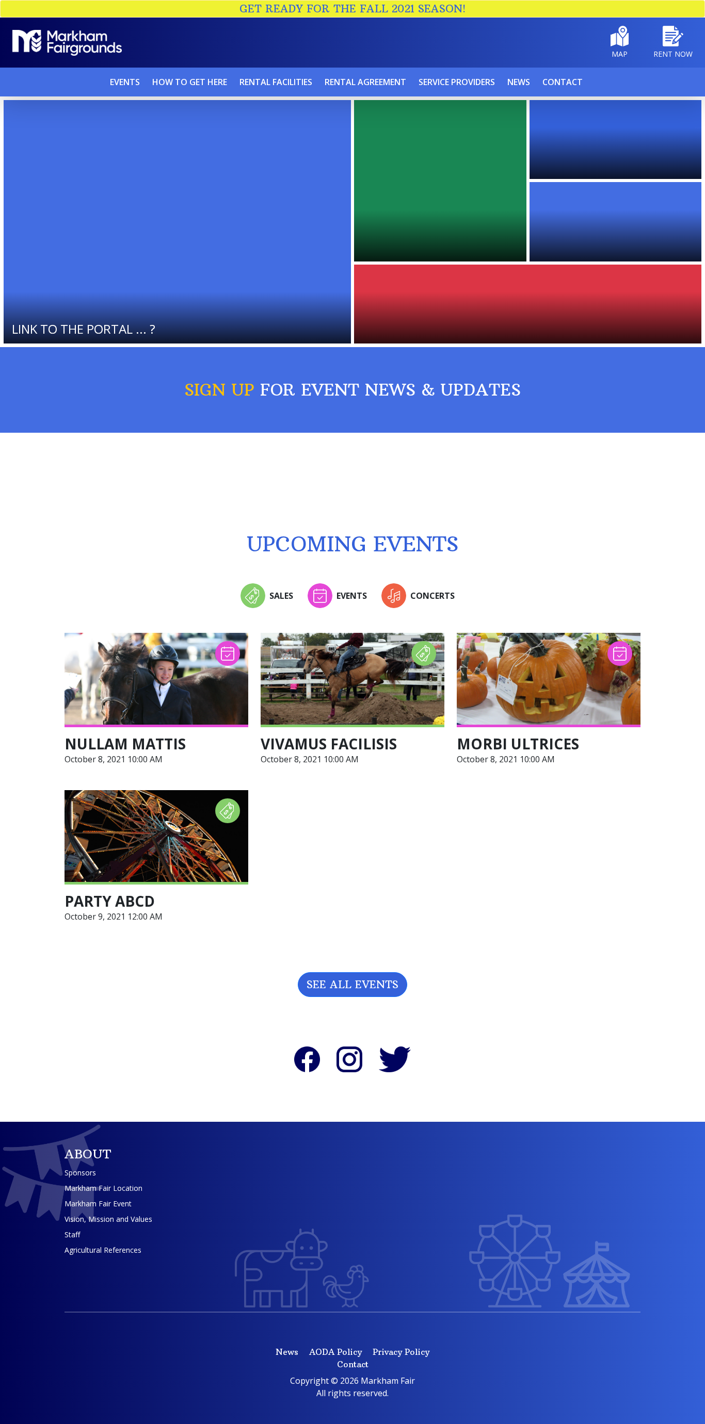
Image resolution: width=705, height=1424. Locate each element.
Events (125, 82)
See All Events (352, 984)
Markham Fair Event (98, 1203)
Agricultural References (103, 1250)
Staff (72, 1234)
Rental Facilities (275, 82)
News (518, 82)
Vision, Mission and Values (108, 1219)
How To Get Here (189, 82)
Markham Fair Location (103, 1188)
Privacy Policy (401, 1352)
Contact (562, 82)
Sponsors (80, 1172)
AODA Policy (335, 1352)
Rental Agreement (365, 82)
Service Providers (457, 82)
